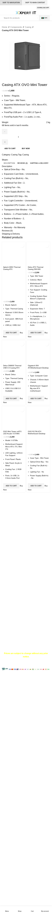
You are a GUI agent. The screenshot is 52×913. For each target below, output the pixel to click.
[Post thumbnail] (6, 545)
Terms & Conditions (10, 579)
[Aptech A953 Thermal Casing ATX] (13, 253)
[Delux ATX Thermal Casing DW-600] (38, 253)
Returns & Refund (10, 589)
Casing (28, 27)
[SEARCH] (33, 18)
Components (16, 27)
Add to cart (10, 148)
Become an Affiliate (10, 633)
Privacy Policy (8, 629)
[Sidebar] (3, 676)
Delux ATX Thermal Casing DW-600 (35, 268)
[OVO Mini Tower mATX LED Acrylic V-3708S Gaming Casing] (13, 418)
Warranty (6, 584)
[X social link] (12, 159)
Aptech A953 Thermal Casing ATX (11, 268)
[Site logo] (26, 13)
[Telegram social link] (21, 159)
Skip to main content (35, 3)
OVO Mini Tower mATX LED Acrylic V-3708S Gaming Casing (12, 433)
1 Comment (28, 547)
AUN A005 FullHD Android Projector (29, 543)
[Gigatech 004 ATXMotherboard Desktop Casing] (38, 352)
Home (4, 27)
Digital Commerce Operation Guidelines (20, 643)
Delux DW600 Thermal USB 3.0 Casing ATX (12, 367)
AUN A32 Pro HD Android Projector (29, 555)
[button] (22, 245)
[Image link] (16, 510)
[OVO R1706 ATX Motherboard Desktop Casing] (38, 418)
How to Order (8, 570)
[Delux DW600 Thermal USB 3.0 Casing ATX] (13, 352)
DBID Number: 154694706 (19, 529)
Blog (4, 609)
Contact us (6, 599)
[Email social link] (15, 159)
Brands (5, 604)
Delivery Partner (9, 638)
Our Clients (7, 618)
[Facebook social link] (9, 159)
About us (6, 613)
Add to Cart (11, 333)
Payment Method (9, 575)
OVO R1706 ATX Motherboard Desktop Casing (36, 433)
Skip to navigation (11, 3)
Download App (43, 7)
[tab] (9, 163)
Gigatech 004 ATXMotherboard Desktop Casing (38, 368)
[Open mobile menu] (4, 12)
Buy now (26, 148)
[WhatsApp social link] (18, 159)
